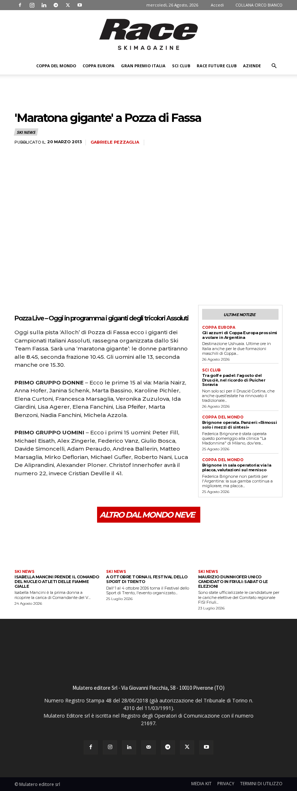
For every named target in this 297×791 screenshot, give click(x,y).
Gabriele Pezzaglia (115, 142)
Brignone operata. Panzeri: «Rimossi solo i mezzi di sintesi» (239, 425)
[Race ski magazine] (148, 34)
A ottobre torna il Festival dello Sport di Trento (147, 579)
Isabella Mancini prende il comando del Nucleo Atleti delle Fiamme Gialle (56, 581)
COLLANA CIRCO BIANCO (259, 5)
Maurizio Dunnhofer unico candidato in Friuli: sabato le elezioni (233, 581)
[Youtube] (79, 5)
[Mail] (148, 747)
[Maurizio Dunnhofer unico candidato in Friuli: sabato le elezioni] (240, 547)
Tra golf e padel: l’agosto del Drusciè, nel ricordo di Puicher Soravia (233, 380)
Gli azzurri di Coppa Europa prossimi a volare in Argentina (239, 335)
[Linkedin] (43, 5)
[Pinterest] (55, 493)
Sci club (181, 65)
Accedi (217, 5)
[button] (274, 66)
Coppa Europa (98, 65)
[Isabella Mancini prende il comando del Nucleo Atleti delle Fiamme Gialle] (56, 547)
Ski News (26, 132)
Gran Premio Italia (143, 65)
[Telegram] (55, 5)
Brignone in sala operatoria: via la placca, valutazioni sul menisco (236, 467)
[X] (67, 5)
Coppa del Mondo (56, 65)
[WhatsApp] (71, 493)
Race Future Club (217, 65)
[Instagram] (31, 5)
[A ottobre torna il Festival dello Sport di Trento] (148, 547)
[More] (88, 493)
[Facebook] (19, 5)
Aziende (252, 65)
